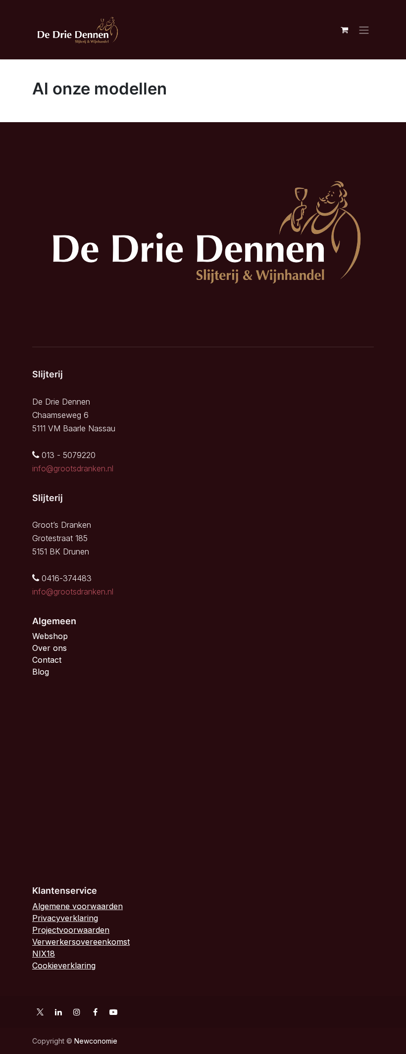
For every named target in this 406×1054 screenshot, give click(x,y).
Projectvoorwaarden (70, 930)
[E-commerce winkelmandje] (344, 30)
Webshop (50, 636)
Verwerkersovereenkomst (81, 942)
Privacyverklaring (65, 918)
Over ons (49, 648)
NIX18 (43, 954)
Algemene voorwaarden (77, 906)
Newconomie (95, 1041)
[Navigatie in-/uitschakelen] (364, 29)
